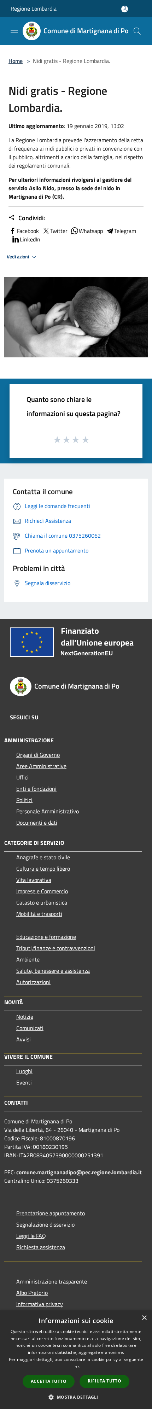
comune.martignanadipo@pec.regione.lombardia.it (79, 1172)
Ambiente (28, 959)
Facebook (28, 231)
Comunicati (29, 1028)
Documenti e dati (36, 822)
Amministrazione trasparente (51, 1281)
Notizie (24, 1016)
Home (15, 61)
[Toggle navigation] (14, 30)
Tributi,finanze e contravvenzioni (55, 948)
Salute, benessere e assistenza (53, 970)
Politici (24, 800)
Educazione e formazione (46, 936)
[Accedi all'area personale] (124, 9)
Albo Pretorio (32, 1292)
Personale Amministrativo (47, 811)
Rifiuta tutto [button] (104, 1381)
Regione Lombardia (34, 8)
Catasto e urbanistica (41, 902)
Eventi (24, 1082)
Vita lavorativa (33, 880)
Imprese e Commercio (42, 891)
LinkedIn (30, 239)
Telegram (125, 231)
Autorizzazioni (33, 982)
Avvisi (23, 1039)
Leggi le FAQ (31, 1236)
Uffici (22, 777)
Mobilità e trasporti (39, 914)
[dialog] (76, 1359)
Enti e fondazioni (36, 788)
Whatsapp (91, 231)
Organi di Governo (38, 754)
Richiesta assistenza (40, 1247)
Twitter (59, 231)
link (76, 1366)
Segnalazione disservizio (45, 1224)
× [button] (144, 1318)
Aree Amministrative (41, 766)
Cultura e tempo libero (43, 868)
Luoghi (24, 1071)
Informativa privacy (39, 1304)
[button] (76, 1397)
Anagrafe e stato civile (43, 857)
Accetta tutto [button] (48, 1381)
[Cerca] (137, 31)
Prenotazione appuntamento (50, 1213)
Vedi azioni (18, 257)
